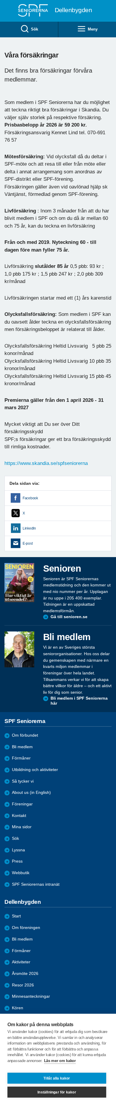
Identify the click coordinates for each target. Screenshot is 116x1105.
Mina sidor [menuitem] (22, 827)
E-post (27, 543)
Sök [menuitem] (34, 29)
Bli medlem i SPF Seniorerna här (79, 701)
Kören (17, 1008)
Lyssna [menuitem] (18, 850)
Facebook (30, 498)
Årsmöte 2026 (25, 973)
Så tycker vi (23, 781)
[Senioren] (19, 582)
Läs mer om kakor (60, 1060)
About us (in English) (31, 792)
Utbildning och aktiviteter (35, 769)
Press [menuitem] (17, 861)
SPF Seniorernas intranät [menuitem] (35, 884)
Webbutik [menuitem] (20, 873)
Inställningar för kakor (56, 1092)
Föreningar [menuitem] (22, 804)
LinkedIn (29, 528)
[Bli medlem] (19, 649)
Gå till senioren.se (69, 617)
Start (16, 916)
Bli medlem (22, 747)
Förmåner (21, 758)
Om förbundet (25, 735)
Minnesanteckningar (31, 996)
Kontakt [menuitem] (19, 815)
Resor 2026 (23, 985)
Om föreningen (26, 927)
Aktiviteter (21, 962)
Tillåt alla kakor (56, 1078)
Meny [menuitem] (92, 29)
